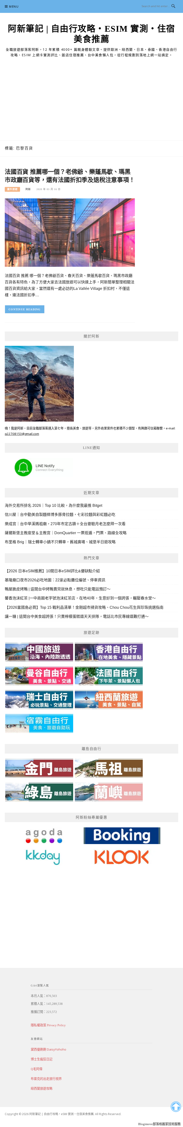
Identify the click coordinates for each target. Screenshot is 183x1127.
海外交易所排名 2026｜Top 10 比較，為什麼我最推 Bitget (53, 505)
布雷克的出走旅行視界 (46, 1079)
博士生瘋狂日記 (41, 1059)
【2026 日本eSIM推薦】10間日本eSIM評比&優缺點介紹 (52, 571)
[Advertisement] (91, 104)
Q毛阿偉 (36, 1069)
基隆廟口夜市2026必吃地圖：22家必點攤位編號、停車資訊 (55, 580)
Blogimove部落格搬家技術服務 (159, 1124)
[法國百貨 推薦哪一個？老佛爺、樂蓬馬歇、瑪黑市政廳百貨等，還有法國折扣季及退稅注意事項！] (70, 232)
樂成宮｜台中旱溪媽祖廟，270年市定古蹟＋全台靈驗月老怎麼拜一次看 (65, 524)
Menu (14, 7)
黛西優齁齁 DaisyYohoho (48, 1049)
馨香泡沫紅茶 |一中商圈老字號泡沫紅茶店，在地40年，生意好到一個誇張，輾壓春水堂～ (80, 598)
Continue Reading (25, 309)
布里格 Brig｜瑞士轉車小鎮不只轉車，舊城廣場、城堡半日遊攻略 (60, 542)
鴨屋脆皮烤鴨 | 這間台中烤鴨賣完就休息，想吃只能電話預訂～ (58, 589)
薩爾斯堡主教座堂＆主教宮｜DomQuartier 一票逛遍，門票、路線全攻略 (66, 533)
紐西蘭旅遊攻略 (41, 1088)
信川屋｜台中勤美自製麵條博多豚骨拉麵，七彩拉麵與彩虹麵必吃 (60, 515)
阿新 (28, 189)
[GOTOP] (175, 1107)
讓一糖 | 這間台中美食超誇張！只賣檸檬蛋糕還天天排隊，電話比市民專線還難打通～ (77, 616)
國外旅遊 (12, 189)
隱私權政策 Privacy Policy (48, 1025)
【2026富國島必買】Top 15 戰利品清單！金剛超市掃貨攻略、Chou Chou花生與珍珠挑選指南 (84, 607)
